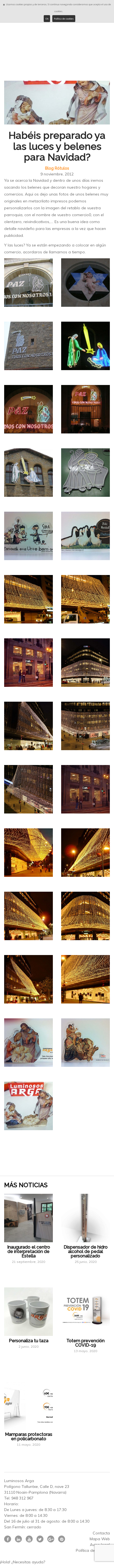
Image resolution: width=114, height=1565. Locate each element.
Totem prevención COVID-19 (85, 1343)
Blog (49, 168)
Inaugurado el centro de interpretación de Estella (28, 1251)
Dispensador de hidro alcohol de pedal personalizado (86, 1251)
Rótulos (62, 168)
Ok (46, 18)
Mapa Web (100, 1538)
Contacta (101, 1533)
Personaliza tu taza (28, 1340)
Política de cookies (64, 18)
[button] (57, 1562)
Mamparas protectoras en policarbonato (28, 1436)
